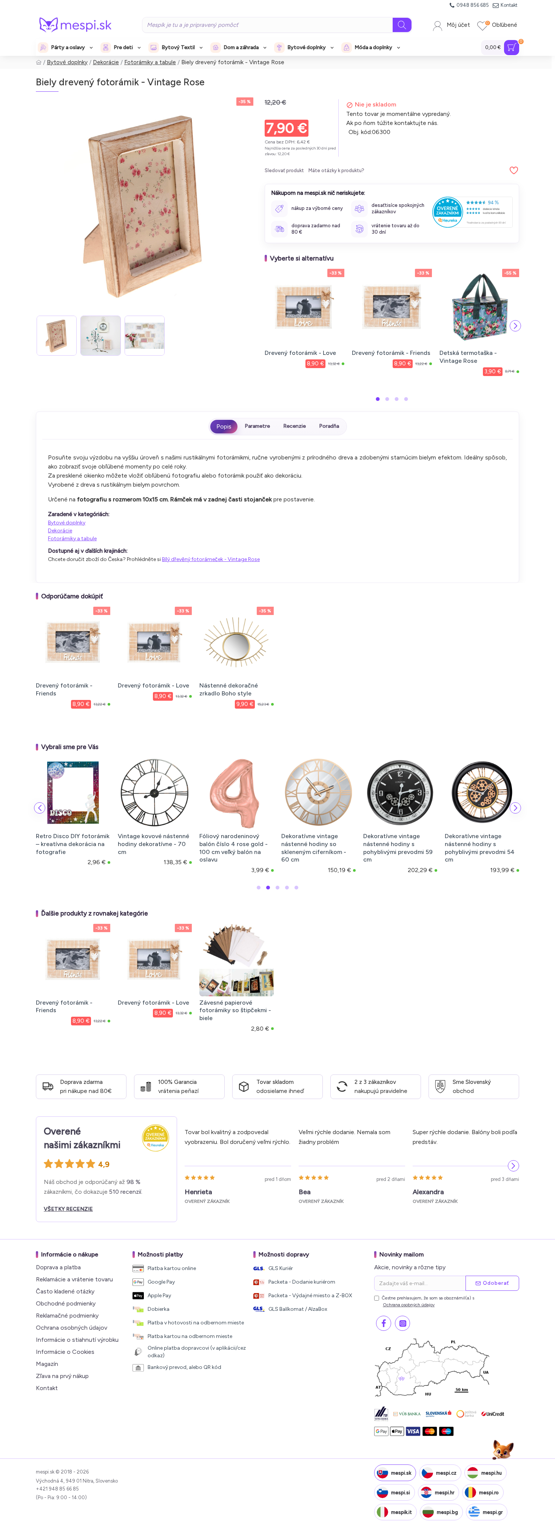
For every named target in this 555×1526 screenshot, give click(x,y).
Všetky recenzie (68, 1209)
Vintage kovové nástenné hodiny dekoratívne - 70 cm (153, 843)
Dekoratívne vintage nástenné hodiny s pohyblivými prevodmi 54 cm (480, 847)
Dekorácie (106, 62)
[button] (268, 325)
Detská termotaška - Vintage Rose (468, 356)
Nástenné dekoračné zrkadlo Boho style (228, 689)
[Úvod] (39, 62)
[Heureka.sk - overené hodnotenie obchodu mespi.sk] (472, 212)
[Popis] (223, 426)
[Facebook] (383, 1323)
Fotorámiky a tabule (150, 62)
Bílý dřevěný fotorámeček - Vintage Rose (211, 559)
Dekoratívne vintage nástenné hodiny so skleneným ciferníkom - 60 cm (313, 847)
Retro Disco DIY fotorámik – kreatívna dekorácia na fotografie (72, 843)
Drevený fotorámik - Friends (391, 352)
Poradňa (329, 426)
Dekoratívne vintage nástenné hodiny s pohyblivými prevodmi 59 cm (398, 847)
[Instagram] (402, 1323)
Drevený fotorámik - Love (300, 352)
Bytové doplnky (67, 62)
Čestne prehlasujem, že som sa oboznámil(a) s (428, 1301)
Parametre (257, 426)
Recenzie (294, 426)
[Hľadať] (402, 25)
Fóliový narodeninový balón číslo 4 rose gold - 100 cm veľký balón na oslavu (233, 847)
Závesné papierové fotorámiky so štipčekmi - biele (235, 1010)
